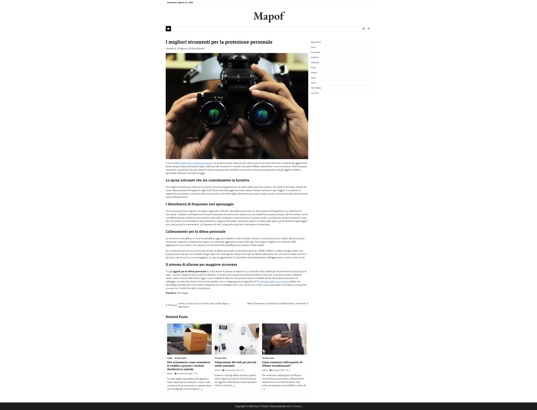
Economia (315, 52)
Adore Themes (294, 406)
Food (313, 67)
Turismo (315, 93)
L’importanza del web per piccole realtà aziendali (235, 363)
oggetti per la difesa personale (196, 163)
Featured (315, 62)
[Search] (368, 28)
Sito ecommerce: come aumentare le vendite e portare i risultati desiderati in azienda (188, 365)
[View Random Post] (363, 28)
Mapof (268, 15)
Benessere (316, 42)
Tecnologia (182, 292)
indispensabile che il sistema (274, 281)
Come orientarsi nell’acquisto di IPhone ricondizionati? (282, 363)
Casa (313, 47)
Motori (314, 72)
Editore (200, 48)
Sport (313, 82)
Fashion (314, 57)
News (169, 358)
